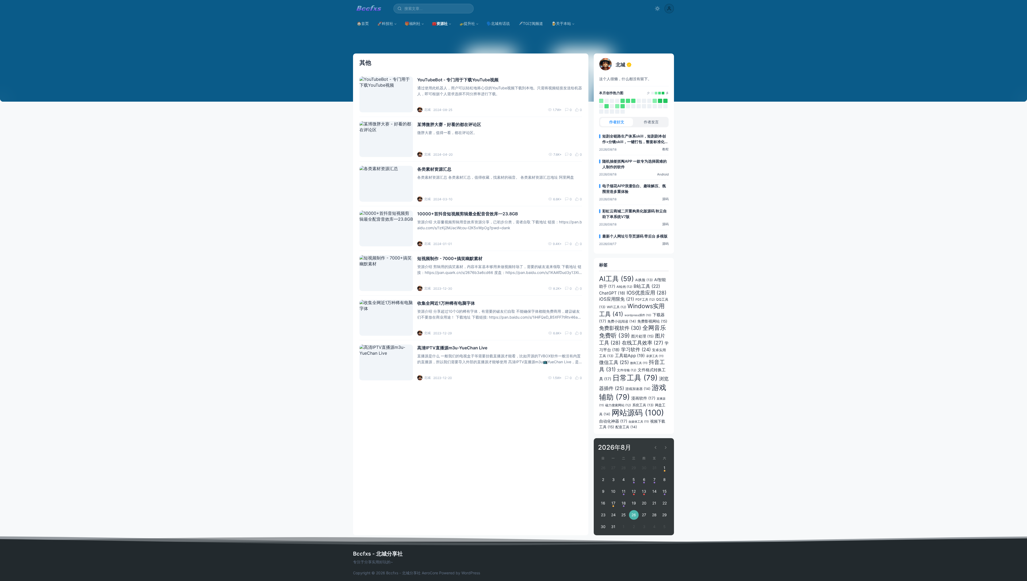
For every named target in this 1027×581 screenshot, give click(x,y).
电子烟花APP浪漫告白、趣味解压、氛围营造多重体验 (634, 189)
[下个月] (666, 448)
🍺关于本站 (561, 23)
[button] (669, 8)
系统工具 (643, 405)
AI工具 (616, 279)
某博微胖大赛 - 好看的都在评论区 (449, 124)
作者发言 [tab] (651, 122)
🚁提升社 (467, 23)
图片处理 (642, 336)
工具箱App (630, 355)
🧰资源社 (440, 23)
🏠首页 (363, 23)
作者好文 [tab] (616, 122)
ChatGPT (612, 293)
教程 (665, 149)
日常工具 (635, 377)
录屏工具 (655, 356)
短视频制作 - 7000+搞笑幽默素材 (449, 258)
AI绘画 (624, 287)
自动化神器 (613, 421)
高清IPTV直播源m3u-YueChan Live (452, 347)
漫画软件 (643, 398)
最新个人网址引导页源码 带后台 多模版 (635, 236)
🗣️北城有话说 (498, 23)
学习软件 (636, 349)
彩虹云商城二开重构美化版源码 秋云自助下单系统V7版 (634, 214)
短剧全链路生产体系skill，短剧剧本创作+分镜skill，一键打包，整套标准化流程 (635, 139)
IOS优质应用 (646, 293)
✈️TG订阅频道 (530, 23)
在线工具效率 (642, 343)
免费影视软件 (620, 328)
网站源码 (638, 412)
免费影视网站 (652, 321)
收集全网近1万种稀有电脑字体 (446, 303)
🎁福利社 (412, 23)
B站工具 (647, 286)
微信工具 (614, 362)
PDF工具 (645, 299)
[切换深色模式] (657, 8)
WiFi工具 (616, 307)
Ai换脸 (644, 280)
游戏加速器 (637, 389)
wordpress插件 (637, 315)
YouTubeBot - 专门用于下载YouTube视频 (458, 79)
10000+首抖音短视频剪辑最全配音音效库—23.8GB (467, 213)
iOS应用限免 (616, 299)
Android (663, 174)
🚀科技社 (385, 23)
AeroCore (430, 573)
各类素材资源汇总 (434, 169)
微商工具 (638, 363)
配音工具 (626, 427)
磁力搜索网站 (618, 405)
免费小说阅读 (621, 321)
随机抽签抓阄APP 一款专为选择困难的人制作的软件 (634, 164)
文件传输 (626, 370)
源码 (665, 199)
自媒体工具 (639, 421)
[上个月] (656, 448)
